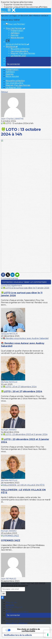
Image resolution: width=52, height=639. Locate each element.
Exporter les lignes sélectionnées (17, 2)
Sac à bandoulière (19, 51)
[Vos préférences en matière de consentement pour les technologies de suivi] (47, 634)
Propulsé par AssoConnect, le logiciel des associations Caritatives (25, 622)
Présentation (17, 30)
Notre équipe (17, 37)
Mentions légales (14, 607)
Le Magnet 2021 (18, 56)
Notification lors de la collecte (18, 635)
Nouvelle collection (20, 49)
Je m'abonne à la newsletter (14, 585)
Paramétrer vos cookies (17, 612)
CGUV (8, 609)
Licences (10, 605)
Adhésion (15, 33)
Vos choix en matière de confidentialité (28, 630)
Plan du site (11, 602)
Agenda (14, 35)
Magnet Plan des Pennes (23, 53)
